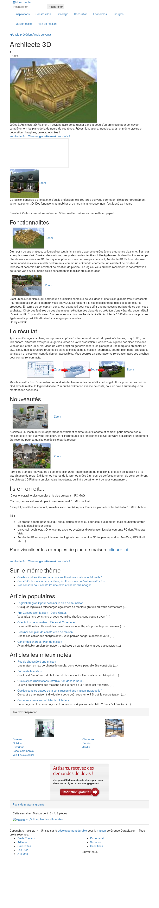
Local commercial (23, 751)
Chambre (88, 739)
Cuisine (17, 743)
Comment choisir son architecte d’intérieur (43, 700)
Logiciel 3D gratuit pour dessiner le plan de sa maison (50, 603)
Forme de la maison (29, 671)
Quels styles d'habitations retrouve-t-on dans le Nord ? (50, 681)
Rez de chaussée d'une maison (36, 661)
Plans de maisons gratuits (28, 804)
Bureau (17, 739)
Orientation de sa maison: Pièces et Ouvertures (46, 622)
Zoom (42, 182)
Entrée (86, 743)
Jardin (86, 747)
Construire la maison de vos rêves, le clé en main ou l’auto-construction (61, 581)
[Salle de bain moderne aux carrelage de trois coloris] (45, 728)
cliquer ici (118, 549)
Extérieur (18, 747)
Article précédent (21, 34)
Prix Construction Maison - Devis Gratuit (42, 612)
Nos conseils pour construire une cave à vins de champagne (54, 585)
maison (101, 830)
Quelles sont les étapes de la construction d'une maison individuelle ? (60, 577)
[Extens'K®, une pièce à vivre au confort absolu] (114, 728)
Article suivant (42, 34)
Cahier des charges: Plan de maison (39, 641)
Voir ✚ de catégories (23, 754)
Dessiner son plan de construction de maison (45, 632)
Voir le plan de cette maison (47, 819)
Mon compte (23, 2)
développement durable (72, 830)
